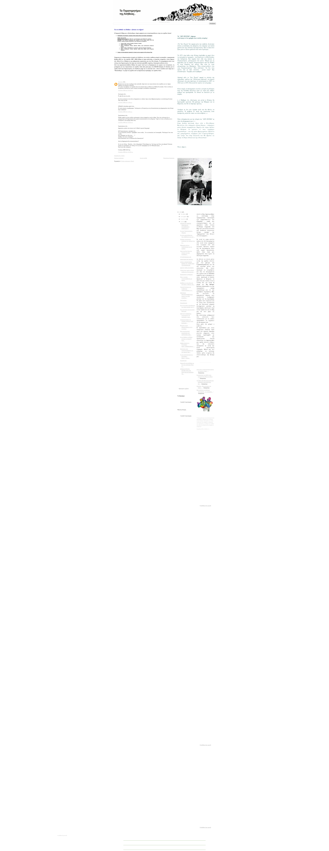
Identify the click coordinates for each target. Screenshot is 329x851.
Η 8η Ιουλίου (183, 300)
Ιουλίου (183, 221)
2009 (180, 212)
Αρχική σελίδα (143, 158)
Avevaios (120, 82)
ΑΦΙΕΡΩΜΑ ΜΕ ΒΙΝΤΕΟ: (186, 259)
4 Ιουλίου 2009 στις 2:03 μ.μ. (125, 102)
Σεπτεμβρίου (184, 216)
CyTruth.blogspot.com (185, 257)
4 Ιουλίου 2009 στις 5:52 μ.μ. (125, 111)
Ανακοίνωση (183, 360)
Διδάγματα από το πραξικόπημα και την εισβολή (186, 247)
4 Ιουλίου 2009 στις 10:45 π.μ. (125, 90)
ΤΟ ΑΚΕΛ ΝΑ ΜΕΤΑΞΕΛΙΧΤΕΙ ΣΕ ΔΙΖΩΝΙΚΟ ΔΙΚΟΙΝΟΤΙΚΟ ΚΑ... (205, 382)
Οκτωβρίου (183, 214)
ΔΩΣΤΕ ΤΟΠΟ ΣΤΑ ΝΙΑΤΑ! (187, 268)
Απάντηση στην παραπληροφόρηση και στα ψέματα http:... (186, 350)
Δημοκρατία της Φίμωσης (186, 274)
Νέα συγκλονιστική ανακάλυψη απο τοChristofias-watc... (185, 333)
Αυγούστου (183, 219)
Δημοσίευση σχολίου (119, 155)
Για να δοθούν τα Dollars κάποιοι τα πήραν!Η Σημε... (186, 339)
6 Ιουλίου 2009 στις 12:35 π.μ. (125, 152)
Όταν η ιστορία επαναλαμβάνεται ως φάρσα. (186, 278)
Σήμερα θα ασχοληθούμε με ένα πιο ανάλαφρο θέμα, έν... (187, 365)
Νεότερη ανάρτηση (119, 158)
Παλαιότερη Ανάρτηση (168, 158)
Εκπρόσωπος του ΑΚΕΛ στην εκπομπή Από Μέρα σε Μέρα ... (204, 376)
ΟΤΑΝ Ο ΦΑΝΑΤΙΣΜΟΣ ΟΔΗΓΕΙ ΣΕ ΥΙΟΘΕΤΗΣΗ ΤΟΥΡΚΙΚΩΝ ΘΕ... (187, 263)
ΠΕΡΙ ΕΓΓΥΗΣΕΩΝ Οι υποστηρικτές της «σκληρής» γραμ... (185, 315)
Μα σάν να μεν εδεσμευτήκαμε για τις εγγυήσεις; (186, 327)
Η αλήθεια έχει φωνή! (205, 362)
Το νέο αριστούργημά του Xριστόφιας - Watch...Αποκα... (186, 356)
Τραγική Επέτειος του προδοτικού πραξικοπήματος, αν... (186, 288)
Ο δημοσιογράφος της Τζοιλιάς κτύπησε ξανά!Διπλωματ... (186, 321)
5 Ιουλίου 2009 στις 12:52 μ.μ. (125, 122)
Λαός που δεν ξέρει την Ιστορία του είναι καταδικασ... (186, 253)
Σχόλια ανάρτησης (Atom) (127, 161)
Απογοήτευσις (183, 303)
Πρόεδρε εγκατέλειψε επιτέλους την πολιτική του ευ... (187, 241)
